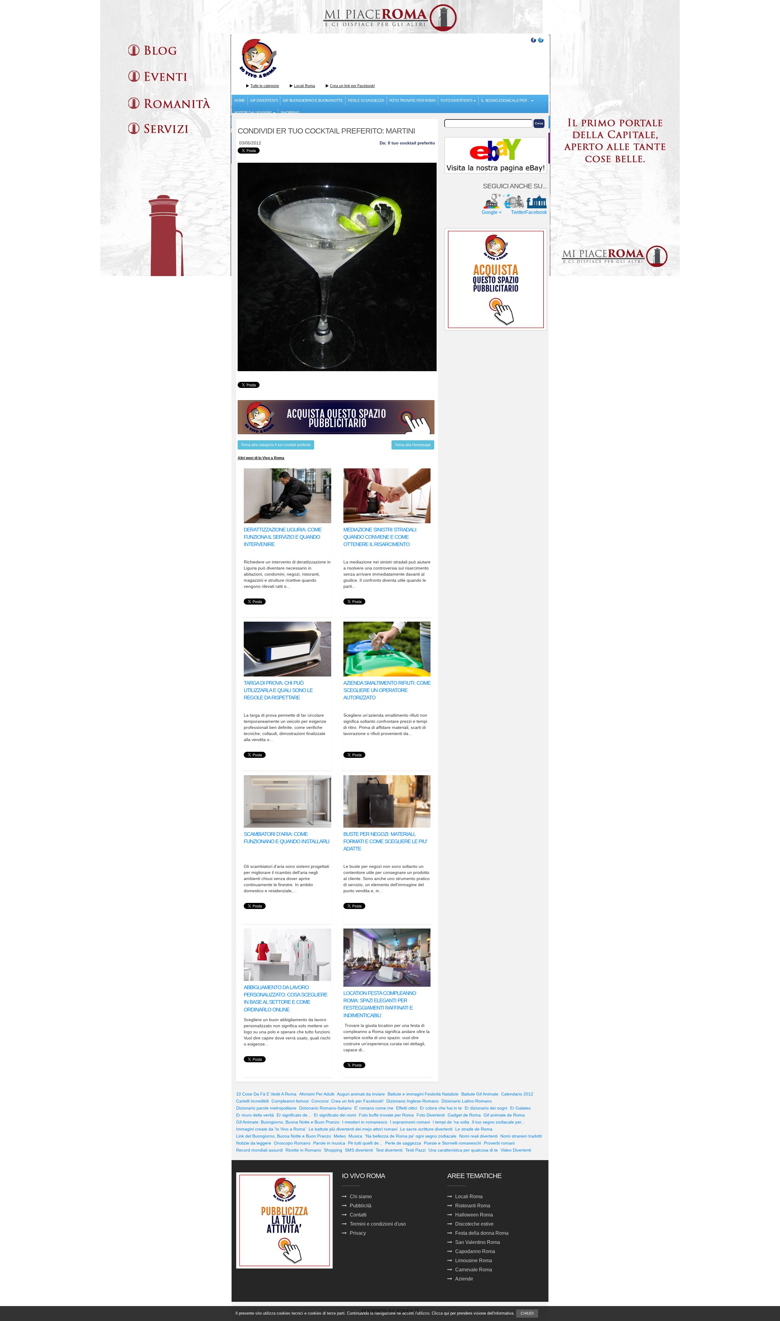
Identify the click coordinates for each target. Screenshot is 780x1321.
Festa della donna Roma (482, 1233)
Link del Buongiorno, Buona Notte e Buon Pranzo (283, 1136)
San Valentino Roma (477, 1242)
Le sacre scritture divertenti (426, 1129)
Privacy (358, 1233)
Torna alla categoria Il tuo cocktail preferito (276, 445)
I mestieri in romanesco (364, 1122)
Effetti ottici (406, 1108)
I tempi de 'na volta (451, 1122)
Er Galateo (520, 1108)
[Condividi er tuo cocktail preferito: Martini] (337, 267)
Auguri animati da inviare (361, 1094)
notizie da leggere (253, 113)
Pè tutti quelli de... (365, 1143)
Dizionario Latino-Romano (466, 1101)
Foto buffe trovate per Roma (386, 1115)
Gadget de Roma (464, 1115)
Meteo (340, 1136)
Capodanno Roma (475, 1251)
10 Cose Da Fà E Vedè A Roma (266, 1094)
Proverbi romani (499, 1143)
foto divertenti (457, 100)
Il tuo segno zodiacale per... (498, 1122)
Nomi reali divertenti (478, 1136)
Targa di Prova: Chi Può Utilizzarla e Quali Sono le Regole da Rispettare (278, 690)
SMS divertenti (359, 1150)
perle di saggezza (366, 100)
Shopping (290, 113)
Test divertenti (389, 1150)
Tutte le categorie (264, 86)
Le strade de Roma (473, 1129)
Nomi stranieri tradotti (521, 1136)
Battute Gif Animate (479, 1094)
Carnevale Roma (473, 1269)
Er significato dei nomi (335, 1115)
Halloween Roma (474, 1214)
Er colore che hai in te (441, 1108)
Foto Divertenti (431, 1115)
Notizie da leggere (253, 1143)
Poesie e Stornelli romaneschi (452, 1143)
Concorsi (319, 1101)
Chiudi (527, 1313)
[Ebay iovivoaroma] (496, 155)
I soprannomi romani (410, 1122)
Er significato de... (294, 1115)
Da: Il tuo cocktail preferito (407, 142)
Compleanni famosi (290, 1101)
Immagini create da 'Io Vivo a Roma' (271, 1129)
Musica (355, 1136)
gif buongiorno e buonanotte (313, 100)
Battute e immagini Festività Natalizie (423, 1094)
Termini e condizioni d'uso (378, 1224)
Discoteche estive (474, 1224)
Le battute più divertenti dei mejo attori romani (353, 1129)
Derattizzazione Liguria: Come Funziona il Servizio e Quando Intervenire (282, 537)
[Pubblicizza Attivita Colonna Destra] (496, 278)
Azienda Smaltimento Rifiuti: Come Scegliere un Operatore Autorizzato (387, 690)
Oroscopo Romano (292, 1143)
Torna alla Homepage (413, 445)
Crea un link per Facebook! (352, 86)
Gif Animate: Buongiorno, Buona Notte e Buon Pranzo (287, 1122)
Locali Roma (304, 86)
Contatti (358, 1214)
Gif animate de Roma (504, 1115)
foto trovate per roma (412, 100)
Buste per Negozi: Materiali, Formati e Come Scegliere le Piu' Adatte (385, 841)
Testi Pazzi (415, 1150)
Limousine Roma (473, 1260)
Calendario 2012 (517, 1094)
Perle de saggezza (403, 1143)
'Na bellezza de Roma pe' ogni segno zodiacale (410, 1136)
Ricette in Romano (303, 1150)
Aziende (464, 1278)
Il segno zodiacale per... (505, 100)
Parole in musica (329, 1143)
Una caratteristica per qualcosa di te (463, 1150)
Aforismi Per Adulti (316, 1094)
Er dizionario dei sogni (486, 1108)
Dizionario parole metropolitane (266, 1108)
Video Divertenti (516, 1150)
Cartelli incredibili (252, 1101)
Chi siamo (361, 1196)
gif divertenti (264, 100)
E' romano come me (373, 1108)
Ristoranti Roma (472, 1205)
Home (239, 100)
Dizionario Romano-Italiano (325, 1108)
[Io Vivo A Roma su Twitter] (541, 39)
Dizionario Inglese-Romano (412, 1101)
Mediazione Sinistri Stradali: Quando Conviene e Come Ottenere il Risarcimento (380, 537)
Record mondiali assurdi (259, 1150)
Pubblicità (360, 1205)
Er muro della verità (255, 1115)
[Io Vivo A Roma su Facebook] (533, 39)
